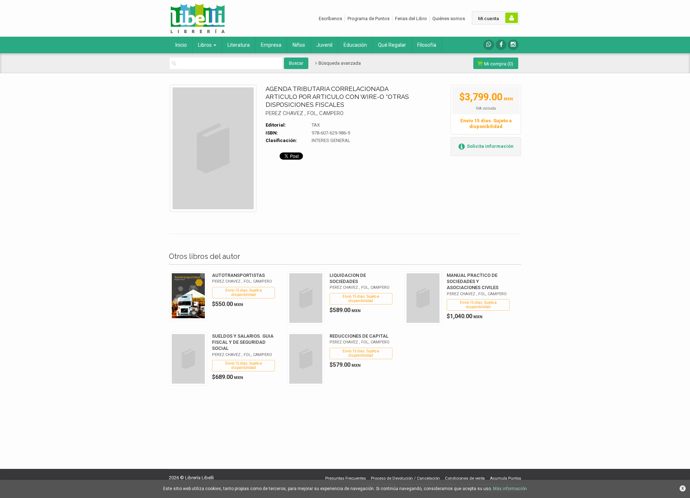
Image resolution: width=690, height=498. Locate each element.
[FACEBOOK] (501, 45)
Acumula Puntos (505, 478)
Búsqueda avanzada (339, 63)
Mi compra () (498, 64)
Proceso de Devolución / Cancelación (405, 478)
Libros (205, 45)
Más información (510, 488)
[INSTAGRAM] (513, 45)
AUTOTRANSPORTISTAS (238, 275)
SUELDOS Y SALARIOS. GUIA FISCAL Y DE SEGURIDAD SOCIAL (242, 342)
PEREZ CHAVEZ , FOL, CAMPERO (305, 113)
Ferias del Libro (411, 18)
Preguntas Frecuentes (345, 478)
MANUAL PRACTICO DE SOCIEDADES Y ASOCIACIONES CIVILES (472, 281)
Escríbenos (330, 18)
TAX (316, 125)
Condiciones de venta (465, 478)
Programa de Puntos (369, 18)
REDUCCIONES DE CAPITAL (359, 336)
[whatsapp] (488, 45)
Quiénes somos (448, 18)
